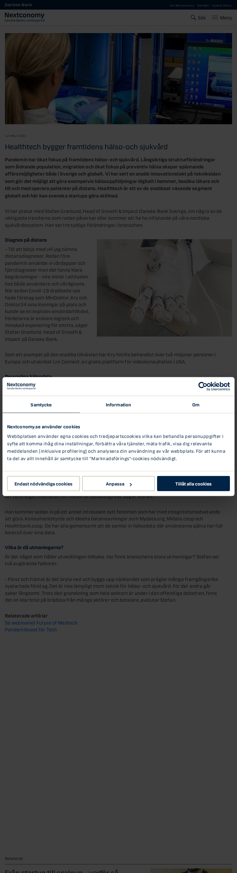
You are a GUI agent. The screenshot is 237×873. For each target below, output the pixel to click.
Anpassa (115, 483)
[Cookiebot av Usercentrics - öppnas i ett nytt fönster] (203, 386)
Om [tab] (195, 404)
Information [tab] (118, 404)
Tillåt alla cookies (193, 483)
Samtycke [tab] (41, 404)
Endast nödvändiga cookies (44, 483)
